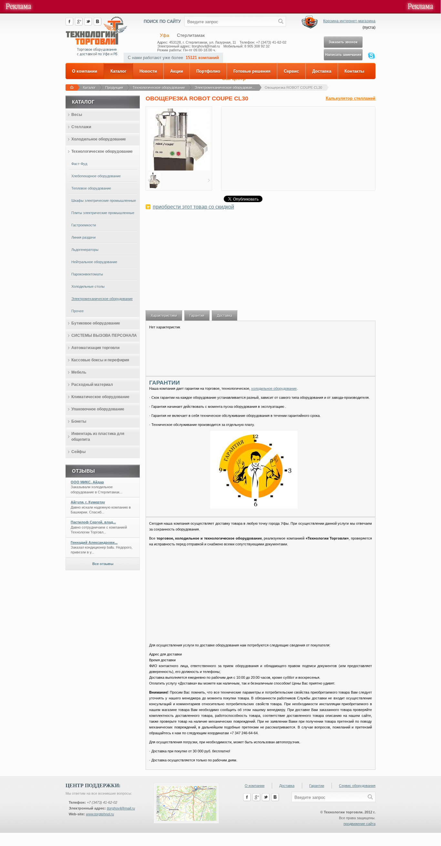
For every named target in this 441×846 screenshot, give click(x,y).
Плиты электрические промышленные (102, 213)
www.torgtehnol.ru (100, 814)
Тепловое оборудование (91, 188)
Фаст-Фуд (79, 164)
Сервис (291, 71)
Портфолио (208, 71)
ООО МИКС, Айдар (87, 482)
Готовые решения (252, 71)
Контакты (354, 71)
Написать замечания (343, 55)
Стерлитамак (191, 35)
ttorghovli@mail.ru (121, 808)
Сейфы (78, 451)
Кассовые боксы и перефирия (100, 360)
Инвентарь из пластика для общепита (97, 436)
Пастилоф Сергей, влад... (93, 522)
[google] (79, 24)
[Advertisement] (260, 263)
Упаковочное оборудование (97, 409)
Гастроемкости (83, 225)
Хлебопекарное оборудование (96, 176)
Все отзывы (102, 564)
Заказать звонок (343, 42)
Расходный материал (92, 384)
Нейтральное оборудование (94, 262)
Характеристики (164, 315)
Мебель (78, 372)
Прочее (77, 311)
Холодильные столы (88, 286)
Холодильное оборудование (98, 139)
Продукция (114, 87)
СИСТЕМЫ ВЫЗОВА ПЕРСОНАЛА (104, 335)
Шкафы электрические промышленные (103, 200)
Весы (76, 114)
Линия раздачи (83, 237)
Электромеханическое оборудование (102, 299)
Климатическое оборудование (100, 397)
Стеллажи (81, 127)
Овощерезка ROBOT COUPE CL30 (293, 87)
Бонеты (78, 421)
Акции (176, 71)
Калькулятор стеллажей (350, 98)
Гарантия (197, 315)
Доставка (321, 71)
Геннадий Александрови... (94, 542)
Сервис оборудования (357, 786)
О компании (84, 71)
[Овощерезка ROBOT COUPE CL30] (179, 169)
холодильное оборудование (274, 388)
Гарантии (316, 786)
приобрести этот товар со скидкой (193, 207)
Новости (148, 71)
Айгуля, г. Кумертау (88, 502)
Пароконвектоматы (87, 274)
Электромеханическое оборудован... (225, 87)
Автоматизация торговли (95, 348)
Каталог (118, 71)
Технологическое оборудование (159, 87)
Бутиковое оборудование (95, 323)
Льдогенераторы (84, 250)
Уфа (164, 35)
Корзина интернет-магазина (349, 21)
